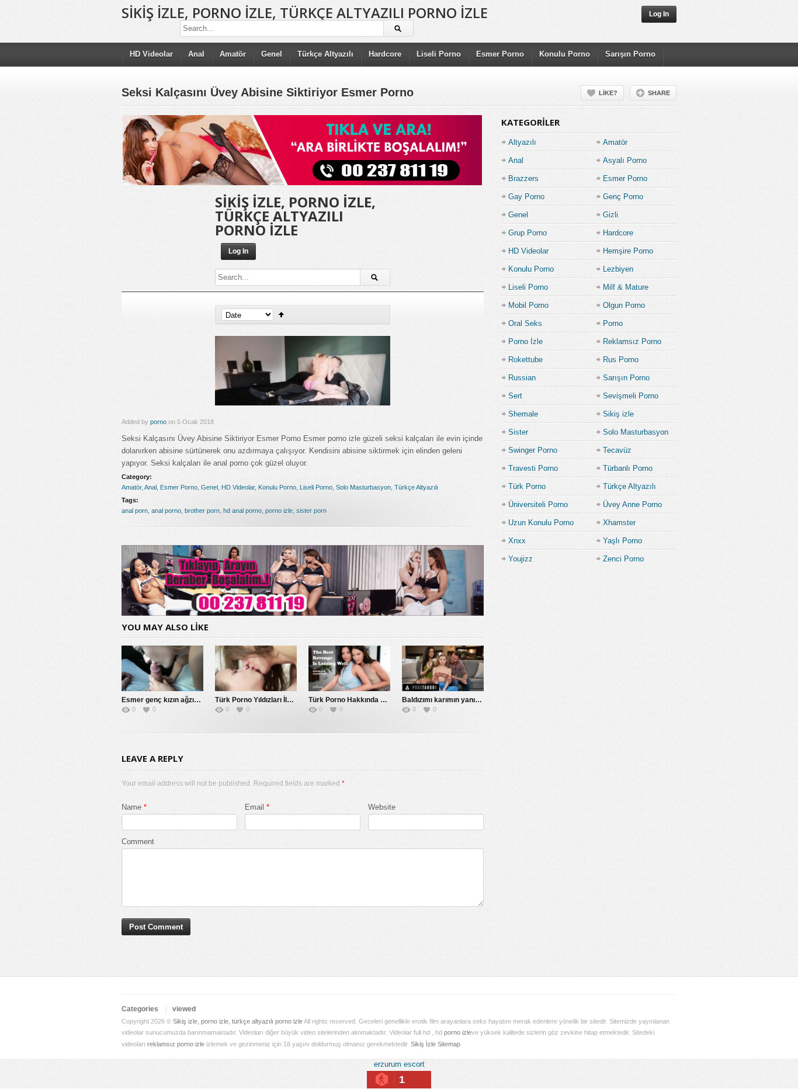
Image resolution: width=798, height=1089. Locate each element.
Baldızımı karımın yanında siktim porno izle (472, 700)
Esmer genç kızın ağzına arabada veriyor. (190, 700)
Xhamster (619, 522)
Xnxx (517, 540)
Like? (608, 92)
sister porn (311, 510)
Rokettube (525, 359)
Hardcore (385, 54)
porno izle (279, 510)
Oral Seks (525, 323)
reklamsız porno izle (175, 1044)
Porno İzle (525, 341)
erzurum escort (399, 1064)
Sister (518, 432)
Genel (271, 54)
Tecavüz (617, 450)
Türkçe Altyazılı (325, 54)
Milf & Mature (625, 287)
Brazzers (523, 178)
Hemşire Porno (628, 251)
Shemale (523, 414)
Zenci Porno (623, 558)
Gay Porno (526, 196)
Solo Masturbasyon (363, 487)
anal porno (166, 510)
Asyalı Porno (625, 160)
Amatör (233, 54)
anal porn (135, 510)
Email (254, 807)
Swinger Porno (532, 450)
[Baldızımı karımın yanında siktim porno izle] (443, 668)
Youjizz (520, 558)
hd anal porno (242, 510)
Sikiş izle (618, 414)
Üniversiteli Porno (538, 504)
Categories (140, 1009)
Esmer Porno (500, 54)
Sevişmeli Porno (630, 395)
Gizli (610, 214)
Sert (515, 395)
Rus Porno (621, 359)
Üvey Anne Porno (632, 504)
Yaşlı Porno (622, 540)
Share (659, 92)
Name (131, 807)
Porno (613, 323)
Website (381, 807)
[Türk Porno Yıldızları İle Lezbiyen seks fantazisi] (256, 668)
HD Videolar (151, 54)
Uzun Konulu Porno (541, 522)
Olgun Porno (624, 305)
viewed (184, 1009)
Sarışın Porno (630, 54)
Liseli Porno (439, 54)
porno (158, 421)
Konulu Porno (564, 54)
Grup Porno (527, 232)
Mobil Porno (528, 305)
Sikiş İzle (423, 1044)
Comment (138, 841)
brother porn (202, 510)
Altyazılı (522, 142)
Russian (522, 377)
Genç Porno (623, 196)
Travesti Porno (533, 468)
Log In (659, 14)
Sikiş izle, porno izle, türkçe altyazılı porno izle (305, 12)
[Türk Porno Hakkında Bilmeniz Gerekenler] (349, 668)
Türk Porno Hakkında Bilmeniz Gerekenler (378, 700)
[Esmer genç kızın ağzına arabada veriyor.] (162, 668)
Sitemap (449, 1044)
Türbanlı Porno (628, 468)
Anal (196, 54)
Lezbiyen (618, 269)
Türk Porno (527, 486)
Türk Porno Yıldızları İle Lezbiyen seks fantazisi (292, 700)
